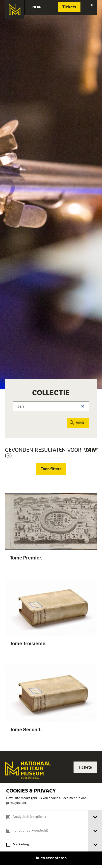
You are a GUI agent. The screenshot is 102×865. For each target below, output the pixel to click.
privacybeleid (16, 803)
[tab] (95, 817)
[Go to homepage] (27, 772)
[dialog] (51, 824)
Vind (80, 423)
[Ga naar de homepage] (14, 9)
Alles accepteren (51, 858)
